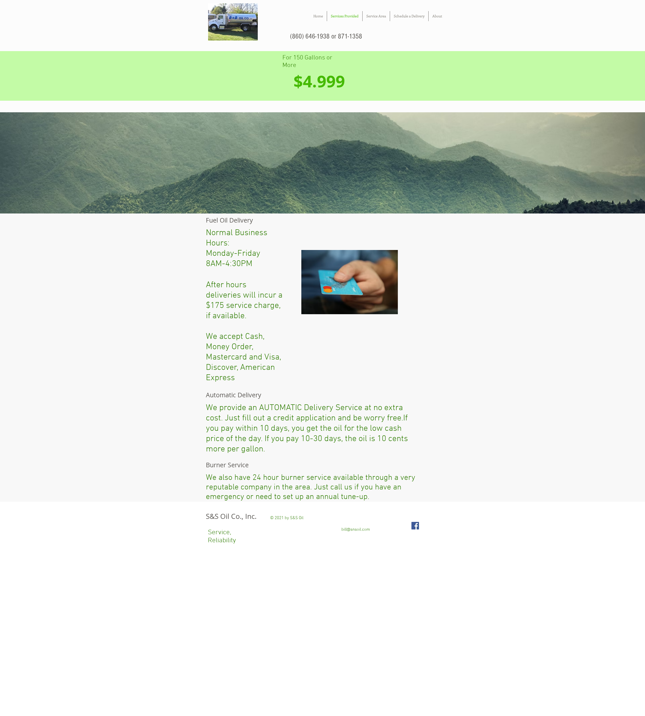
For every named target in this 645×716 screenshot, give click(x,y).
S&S (212, 516)
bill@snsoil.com (355, 529)
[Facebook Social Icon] (415, 525)
